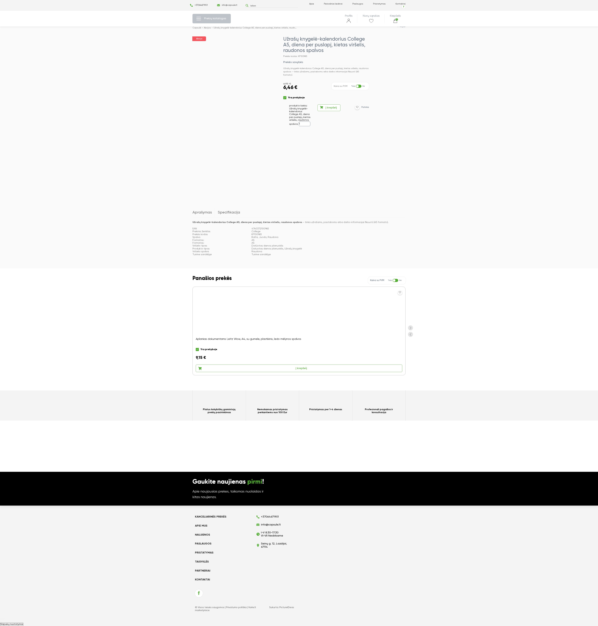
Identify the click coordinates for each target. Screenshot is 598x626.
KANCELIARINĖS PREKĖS (210, 516)
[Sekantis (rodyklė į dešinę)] (1, 621)
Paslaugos (357, 4)
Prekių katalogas (215, 18)
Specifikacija (229, 212)
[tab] (203, 212)
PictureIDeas (286, 607)
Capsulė (196, 28)
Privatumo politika (236, 607)
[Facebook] (404, 6)
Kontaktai (401, 4)
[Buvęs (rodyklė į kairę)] (0, 621)
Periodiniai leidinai (333, 4)
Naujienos (202, 534)
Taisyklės (202, 561)
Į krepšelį (331, 107)
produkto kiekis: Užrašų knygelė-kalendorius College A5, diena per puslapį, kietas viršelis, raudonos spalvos (300, 115)
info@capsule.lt (229, 5)
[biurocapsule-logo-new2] (299, 18)
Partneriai (202, 570)
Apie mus (201, 525)
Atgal (403, 27)
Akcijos (207, 28)
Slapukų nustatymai (11, 624)
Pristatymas (379, 4)
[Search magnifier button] (247, 5)
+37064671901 (201, 5)
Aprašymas (202, 212)
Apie (311, 4)
